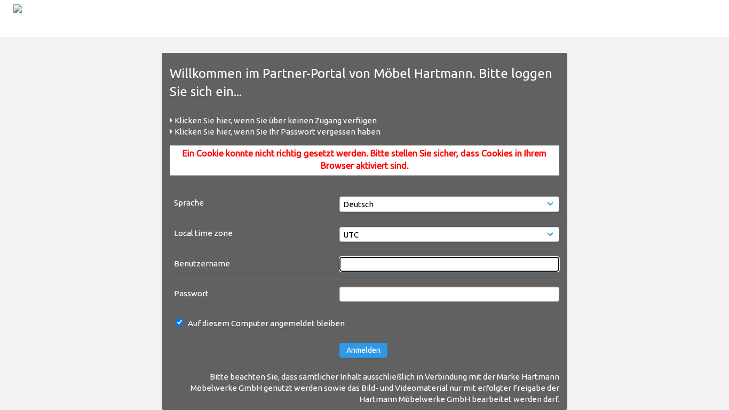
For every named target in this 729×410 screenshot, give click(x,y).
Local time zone (203, 233)
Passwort (191, 293)
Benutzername (202, 263)
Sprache (189, 202)
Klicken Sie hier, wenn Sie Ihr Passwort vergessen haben (277, 131)
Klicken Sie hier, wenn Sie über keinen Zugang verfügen (275, 120)
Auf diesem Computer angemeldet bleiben (266, 323)
